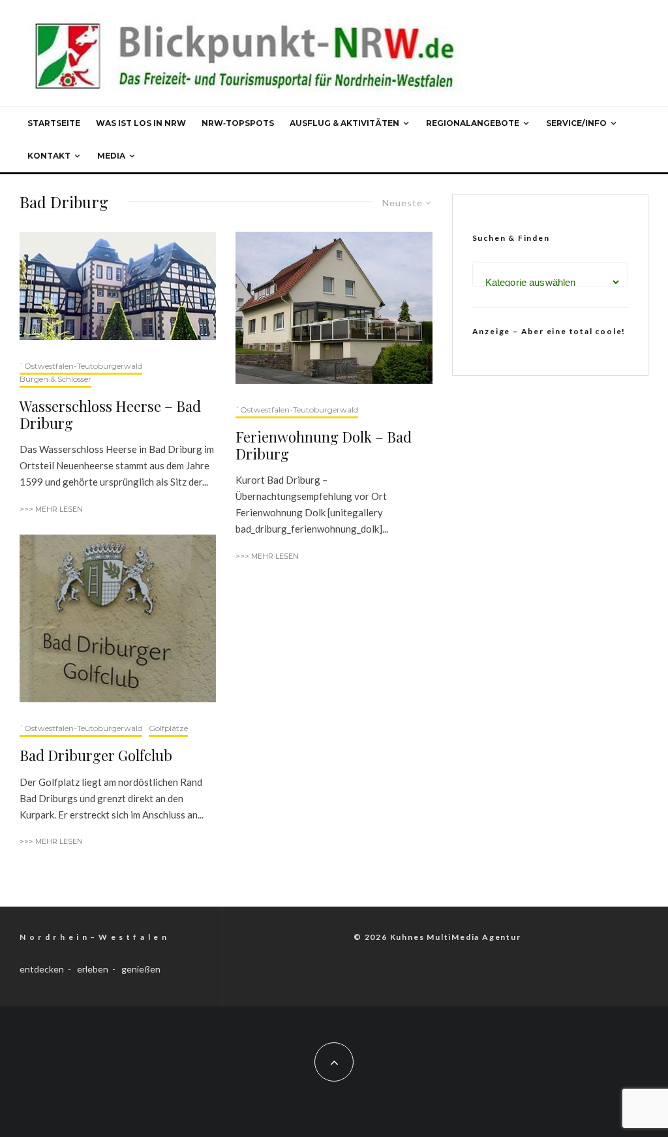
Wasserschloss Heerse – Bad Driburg (110, 414)
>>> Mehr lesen (51, 509)
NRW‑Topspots (238, 123)
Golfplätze (168, 728)
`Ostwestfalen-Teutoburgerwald (81, 366)
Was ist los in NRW (141, 123)
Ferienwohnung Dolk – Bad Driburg (323, 445)
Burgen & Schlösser (55, 379)
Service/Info (576, 123)
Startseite (53, 123)
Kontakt (48, 156)
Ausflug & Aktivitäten (344, 123)
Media (111, 156)
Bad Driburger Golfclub (96, 755)
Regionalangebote (472, 123)
